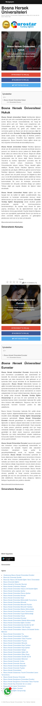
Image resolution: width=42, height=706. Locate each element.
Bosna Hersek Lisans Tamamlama (14, 686)
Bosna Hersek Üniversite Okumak (14, 663)
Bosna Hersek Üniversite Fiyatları (14, 668)
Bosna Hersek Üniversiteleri (14, 10)
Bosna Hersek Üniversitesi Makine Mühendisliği (18, 609)
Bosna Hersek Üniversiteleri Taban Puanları (17, 638)
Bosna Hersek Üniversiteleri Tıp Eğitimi (15, 636)
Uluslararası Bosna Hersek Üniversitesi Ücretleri (18, 575)
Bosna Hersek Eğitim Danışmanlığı (14, 691)
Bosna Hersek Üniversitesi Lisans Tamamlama (18, 611)
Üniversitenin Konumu (15, 102)
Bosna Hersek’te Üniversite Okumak (15, 584)
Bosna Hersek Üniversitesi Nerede (14, 595)
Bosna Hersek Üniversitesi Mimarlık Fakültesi (17, 607)
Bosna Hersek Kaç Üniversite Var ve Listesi (17, 684)
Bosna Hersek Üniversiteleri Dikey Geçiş (16, 654)
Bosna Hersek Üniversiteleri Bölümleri (15, 659)
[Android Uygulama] (8, 559)
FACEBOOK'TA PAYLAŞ (21, 80)
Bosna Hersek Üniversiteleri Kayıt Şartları (16, 648)
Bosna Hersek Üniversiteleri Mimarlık (15, 643)
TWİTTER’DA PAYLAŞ (21, 339)
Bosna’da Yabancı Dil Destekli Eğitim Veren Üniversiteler (21, 580)
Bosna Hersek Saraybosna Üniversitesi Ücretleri (18, 679)
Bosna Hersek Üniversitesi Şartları (14, 591)
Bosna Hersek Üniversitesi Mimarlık (14, 602)
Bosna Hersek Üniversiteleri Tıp (13, 634)
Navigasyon (10, 2)
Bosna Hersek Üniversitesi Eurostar (15, 355)
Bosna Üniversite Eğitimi (11, 582)
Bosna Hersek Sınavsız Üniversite (14, 677)
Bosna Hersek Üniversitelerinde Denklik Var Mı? (18, 625)
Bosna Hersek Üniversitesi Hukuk (15, 100)
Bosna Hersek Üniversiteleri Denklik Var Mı (17, 657)
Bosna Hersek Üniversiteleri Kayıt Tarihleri (16, 645)
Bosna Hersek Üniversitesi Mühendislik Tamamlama (20, 600)
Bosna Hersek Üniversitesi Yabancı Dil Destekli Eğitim (20, 589)
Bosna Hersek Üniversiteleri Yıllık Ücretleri (16, 627)
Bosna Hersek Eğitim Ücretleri (13, 688)
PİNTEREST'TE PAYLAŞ (21, 75)
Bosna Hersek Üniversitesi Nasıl (13, 598)
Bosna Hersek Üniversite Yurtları (13, 661)
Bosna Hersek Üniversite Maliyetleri (14, 666)
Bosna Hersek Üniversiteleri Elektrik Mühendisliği (19, 620)
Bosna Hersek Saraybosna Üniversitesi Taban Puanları (21, 681)
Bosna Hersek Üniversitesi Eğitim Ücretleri (17, 623)
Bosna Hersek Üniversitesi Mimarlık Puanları (17, 604)
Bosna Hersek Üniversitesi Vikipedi (14, 586)
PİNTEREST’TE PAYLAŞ (21, 328)
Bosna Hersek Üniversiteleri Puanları (15, 641)
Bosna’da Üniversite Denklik (12, 577)
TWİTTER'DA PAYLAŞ (21, 85)
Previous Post (21, 543)
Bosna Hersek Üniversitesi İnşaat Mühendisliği (18, 614)
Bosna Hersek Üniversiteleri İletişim (14, 650)
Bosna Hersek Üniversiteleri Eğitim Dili (15, 652)
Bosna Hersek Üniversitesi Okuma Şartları (16, 593)
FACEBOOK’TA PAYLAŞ (21, 333)
